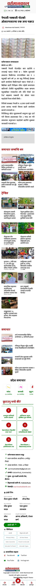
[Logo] (18, 8)
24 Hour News (24, 537)
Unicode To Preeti (10, 546)
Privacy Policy (10, 537)
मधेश (8, 392)
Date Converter (10, 542)
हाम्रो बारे (11, 525)
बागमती (20, 392)
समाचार (22, 27)
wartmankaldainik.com (22, 486)
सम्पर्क (10, 533)
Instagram (25, 560)
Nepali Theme (28, 577)
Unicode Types (23, 546)
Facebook (11, 555)
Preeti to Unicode (24, 542)
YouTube (10, 560)
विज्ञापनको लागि (24, 533)
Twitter (24, 555)
